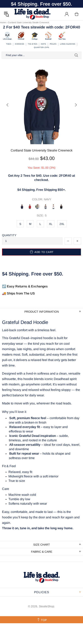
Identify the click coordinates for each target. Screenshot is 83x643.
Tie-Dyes (32, 44)
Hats (43, 44)
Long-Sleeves (67, 44)
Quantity (9, 235)
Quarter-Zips (41, 47)
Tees (8, 44)
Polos (53, 44)
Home (3, 22)
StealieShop (32, 14)
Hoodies (19, 44)
